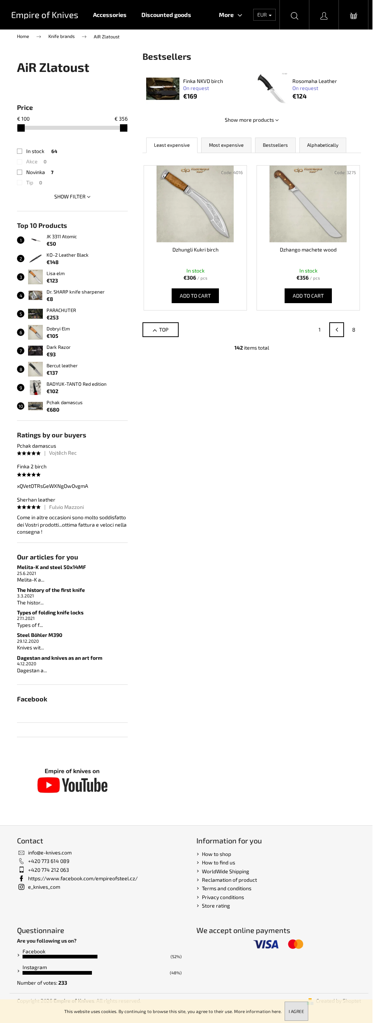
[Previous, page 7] (336, 329)
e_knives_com (44, 887)
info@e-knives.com (50, 852)
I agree (296, 1011)
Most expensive (226, 145)
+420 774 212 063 (48, 870)
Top (163, 329)
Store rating (216, 905)
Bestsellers (275, 145)
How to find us (218, 862)
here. (277, 1011)
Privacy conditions (223, 897)
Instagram (35, 967)
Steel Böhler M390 (39, 635)
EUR (262, 14)
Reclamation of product (229, 880)
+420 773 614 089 (48, 861)
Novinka (40, 172)
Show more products (249, 120)
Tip (34, 182)
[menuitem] (110, 15)
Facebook (34, 951)
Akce (36, 161)
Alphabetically (323, 145)
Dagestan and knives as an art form (59, 657)
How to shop (216, 854)
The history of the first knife (51, 590)
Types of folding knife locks (50, 612)
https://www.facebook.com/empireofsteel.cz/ (83, 878)
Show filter (70, 196)
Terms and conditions (226, 888)
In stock (41, 151)
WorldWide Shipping (225, 871)
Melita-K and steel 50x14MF (51, 567)
